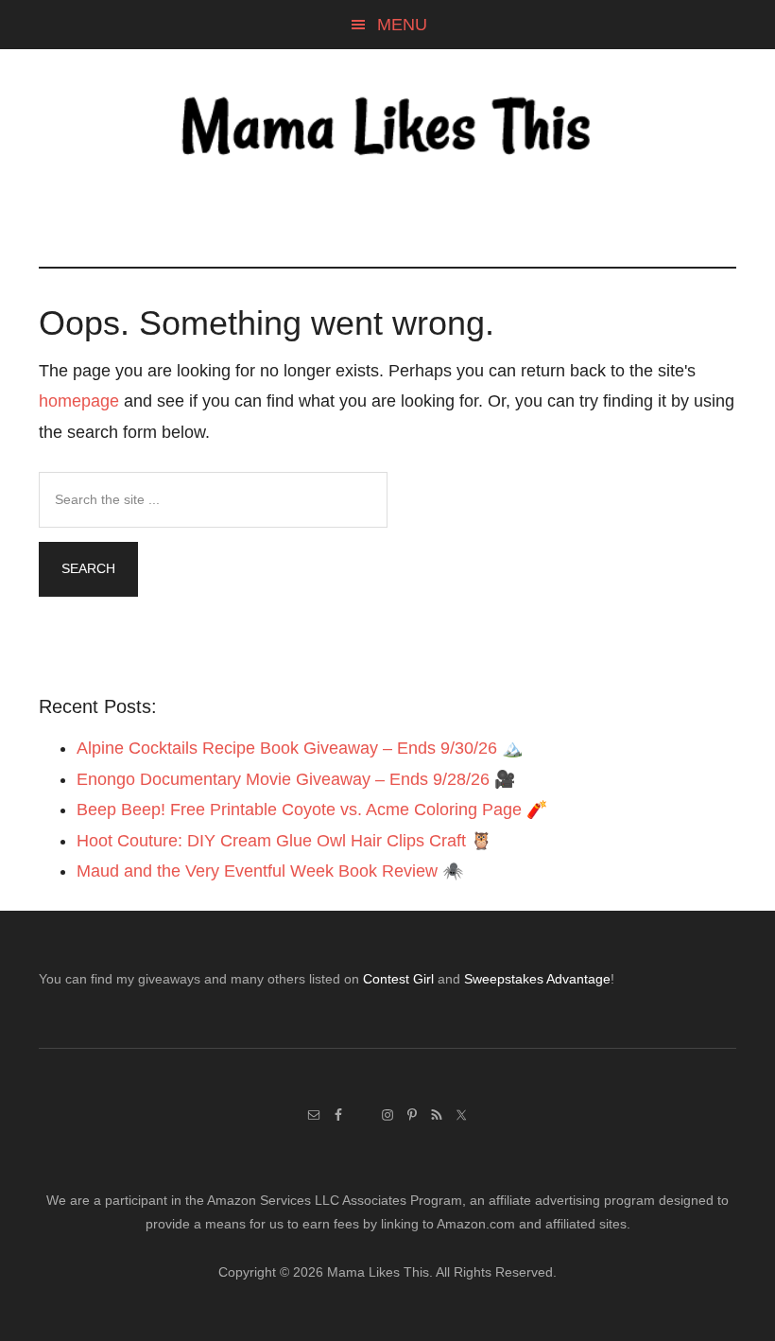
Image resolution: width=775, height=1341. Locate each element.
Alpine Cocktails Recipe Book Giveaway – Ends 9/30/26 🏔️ (300, 748)
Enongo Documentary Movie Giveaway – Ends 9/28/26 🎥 (296, 779)
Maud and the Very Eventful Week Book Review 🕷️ (270, 871)
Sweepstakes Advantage (537, 978)
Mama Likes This (387, 129)
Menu (402, 24)
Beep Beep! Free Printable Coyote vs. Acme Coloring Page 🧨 (312, 809)
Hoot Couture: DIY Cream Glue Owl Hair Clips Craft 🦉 (284, 840)
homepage (79, 401)
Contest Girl (398, 978)
